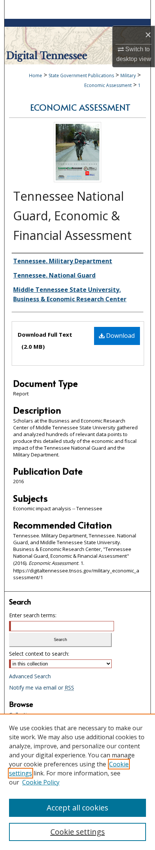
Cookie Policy (40, 782)
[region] (77, 782)
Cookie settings (77, 832)
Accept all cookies (77, 808)
